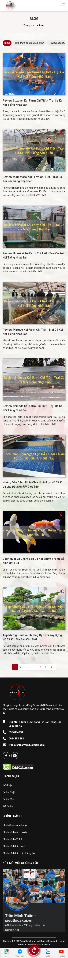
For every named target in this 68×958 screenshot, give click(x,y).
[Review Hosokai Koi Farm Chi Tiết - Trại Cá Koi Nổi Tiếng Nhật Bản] (34, 227)
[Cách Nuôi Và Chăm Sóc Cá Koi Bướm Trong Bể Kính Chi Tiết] (34, 532)
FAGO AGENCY (42, 944)
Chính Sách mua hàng (15, 825)
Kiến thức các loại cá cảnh (29, 43)
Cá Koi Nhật (9, 792)
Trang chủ (29, 25)
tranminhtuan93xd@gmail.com (27, 744)
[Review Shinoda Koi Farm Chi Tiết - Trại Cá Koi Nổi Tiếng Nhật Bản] (34, 379)
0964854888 (16, 732)
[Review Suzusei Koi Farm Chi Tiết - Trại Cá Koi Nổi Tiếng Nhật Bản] (34, 74)
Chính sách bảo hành (14, 846)
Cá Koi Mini (8, 799)
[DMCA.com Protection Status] (18, 765)
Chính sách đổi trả (12, 839)
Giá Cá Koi (8, 806)
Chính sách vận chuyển (15, 832)
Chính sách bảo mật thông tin (19, 853)
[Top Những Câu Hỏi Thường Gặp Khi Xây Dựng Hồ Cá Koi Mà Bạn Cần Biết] (34, 608)
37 (39, 667)
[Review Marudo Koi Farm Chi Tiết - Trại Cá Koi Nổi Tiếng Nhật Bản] (34, 303)
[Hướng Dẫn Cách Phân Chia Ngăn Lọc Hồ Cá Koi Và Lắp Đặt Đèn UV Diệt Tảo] (34, 456)
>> (52, 667)
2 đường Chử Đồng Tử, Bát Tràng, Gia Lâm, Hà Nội (35, 723)
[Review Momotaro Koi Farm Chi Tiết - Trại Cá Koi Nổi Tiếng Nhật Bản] (34, 150)
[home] (10, 5)
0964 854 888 (16, 738)
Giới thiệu (8, 785)
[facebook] (6, 755)
